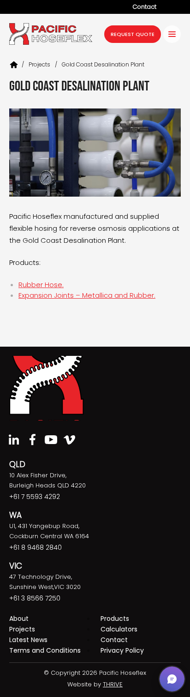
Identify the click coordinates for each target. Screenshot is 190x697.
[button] (172, 679)
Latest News (28, 639)
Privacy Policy (122, 650)
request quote (132, 34)
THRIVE (113, 684)
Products (115, 618)
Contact (144, 6)
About (19, 618)
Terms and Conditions (45, 650)
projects (39, 64)
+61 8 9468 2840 (35, 547)
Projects (22, 629)
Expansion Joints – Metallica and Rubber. (86, 295)
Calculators (119, 629)
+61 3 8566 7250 (34, 598)
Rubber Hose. (41, 284)
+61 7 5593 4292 (34, 496)
